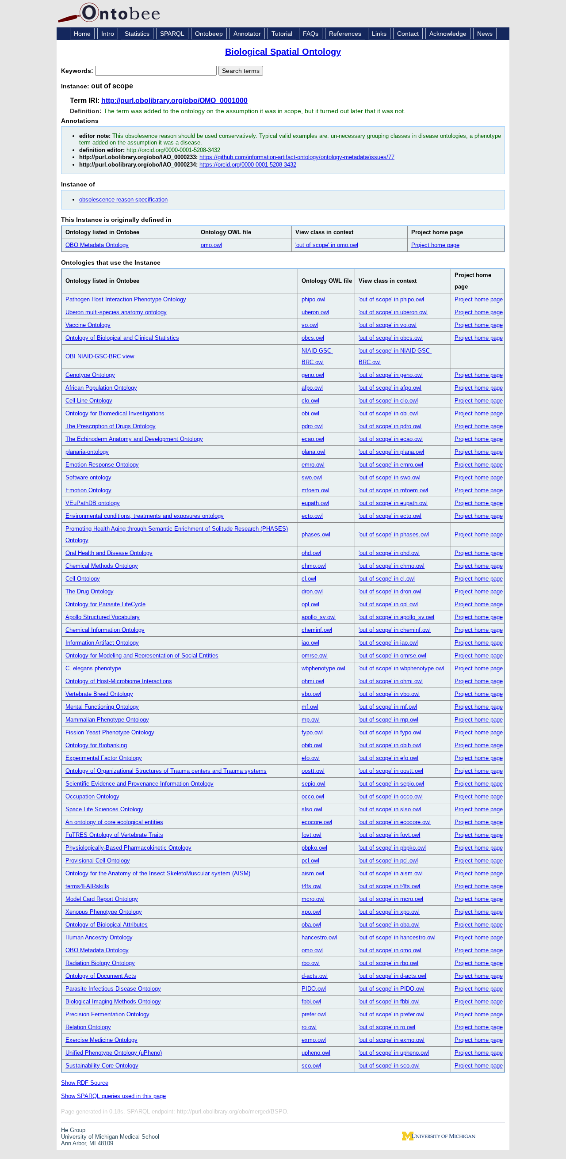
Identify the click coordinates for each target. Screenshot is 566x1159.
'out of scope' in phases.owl (394, 534)
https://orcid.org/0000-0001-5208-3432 (247, 164)
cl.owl (309, 578)
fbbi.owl (311, 1001)
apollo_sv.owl (319, 617)
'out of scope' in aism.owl (391, 873)
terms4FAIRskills (87, 886)
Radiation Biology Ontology (100, 963)
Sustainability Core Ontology (101, 1065)
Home (82, 33)
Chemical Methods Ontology (101, 565)
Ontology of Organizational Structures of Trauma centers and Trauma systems (166, 771)
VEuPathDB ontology (92, 503)
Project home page (435, 245)
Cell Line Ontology (88, 400)
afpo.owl (312, 387)
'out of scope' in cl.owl (387, 578)
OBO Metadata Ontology (97, 245)
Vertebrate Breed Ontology (99, 694)
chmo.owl (314, 565)
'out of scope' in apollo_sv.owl (396, 617)
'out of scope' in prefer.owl (391, 1014)
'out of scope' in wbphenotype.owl (401, 668)
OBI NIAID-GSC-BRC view (99, 356)
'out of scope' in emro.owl (391, 464)
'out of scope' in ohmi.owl (391, 681)
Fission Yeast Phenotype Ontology (109, 732)
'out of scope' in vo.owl (388, 325)
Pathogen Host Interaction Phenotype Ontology (125, 299)
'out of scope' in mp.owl (388, 719)
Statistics (137, 33)
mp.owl (311, 719)
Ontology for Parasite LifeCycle (105, 604)
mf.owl (310, 706)
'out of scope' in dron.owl (390, 591)
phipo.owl (313, 299)
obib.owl (312, 745)
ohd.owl (311, 553)
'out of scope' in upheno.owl (394, 1052)
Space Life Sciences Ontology (104, 809)
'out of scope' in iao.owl (388, 642)
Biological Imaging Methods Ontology (113, 1001)
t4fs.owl (311, 886)
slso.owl (312, 809)
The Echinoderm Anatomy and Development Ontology (134, 439)
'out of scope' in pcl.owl (388, 860)
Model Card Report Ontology (101, 899)
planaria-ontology (87, 451)
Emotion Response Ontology (102, 464)
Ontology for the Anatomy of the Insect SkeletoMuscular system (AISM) (157, 873)
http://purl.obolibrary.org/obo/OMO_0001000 (174, 100)
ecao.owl (313, 439)
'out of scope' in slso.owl (390, 809)
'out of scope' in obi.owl (388, 413)
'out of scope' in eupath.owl (393, 503)
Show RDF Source (84, 1082)
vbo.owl (311, 694)
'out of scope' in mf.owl (388, 706)
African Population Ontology (101, 387)
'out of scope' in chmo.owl (391, 565)
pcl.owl (310, 860)
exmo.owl (314, 1040)
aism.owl (313, 873)
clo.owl (310, 400)
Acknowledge (448, 33)
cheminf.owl (317, 630)
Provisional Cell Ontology (97, 860)
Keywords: (78, 70)
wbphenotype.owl (323, 668)
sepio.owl (313, 783)
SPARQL (172, 33)
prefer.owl (314, 1014)
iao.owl (310, 642)
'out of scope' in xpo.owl (389, 911)
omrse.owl (315, 655)
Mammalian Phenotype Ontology (107, 719)
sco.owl (311, 1065)
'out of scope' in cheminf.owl (395, 630)
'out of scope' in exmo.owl (391, 1040)
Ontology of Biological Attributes (106, 924)
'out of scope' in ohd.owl (389, 553)
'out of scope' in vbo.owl (389, 694)
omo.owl (211, 245)
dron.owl (312, 591)
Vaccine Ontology (88, 325)
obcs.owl (313, 337)
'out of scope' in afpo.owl (390, 387)
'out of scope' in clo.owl (388, 400)
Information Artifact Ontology (102, 642)
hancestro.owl (319, 937)
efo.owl (311, 758)
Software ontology (88, 477)
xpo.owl (311, 911)
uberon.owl (315, 312)
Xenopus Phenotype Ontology (103, 911)
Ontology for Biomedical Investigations (114, 413)
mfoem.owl (315, 490)
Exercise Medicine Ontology (101, 1040)
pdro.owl (312, 426)
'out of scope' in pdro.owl (390, 426)
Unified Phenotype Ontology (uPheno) (113, 1052)
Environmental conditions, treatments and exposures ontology (144, 516)
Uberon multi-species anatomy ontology (116, 312)
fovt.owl (311, 835)
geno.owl (313, 375)
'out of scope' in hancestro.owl (397, 937)
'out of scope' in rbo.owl (388, 963)
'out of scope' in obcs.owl (391, 337)
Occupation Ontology (92, 796)
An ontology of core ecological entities (114, 822)
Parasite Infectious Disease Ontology (113, 988)
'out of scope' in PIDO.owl (391, 988)
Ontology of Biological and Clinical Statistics (122, 337)
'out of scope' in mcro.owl (391, 899)
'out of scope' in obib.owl (390, 745)
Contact (408, 33)
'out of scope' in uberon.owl (393, 312)
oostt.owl (313, 771)
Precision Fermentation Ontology (107, 1014)
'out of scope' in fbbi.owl (389, 1001)
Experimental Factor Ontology (103, 758)
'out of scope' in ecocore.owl (395, 822)
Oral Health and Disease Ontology (109, 553)
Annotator (247, 33)
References (345, 33)
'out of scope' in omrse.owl (392, 655)
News (485, 33)
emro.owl (313, 464)
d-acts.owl (315, 976)
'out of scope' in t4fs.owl (389, 886)
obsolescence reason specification (123, 199)
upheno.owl (316, 1052)
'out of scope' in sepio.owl (391, 783)
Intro (107, 33)
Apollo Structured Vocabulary (102, 617)
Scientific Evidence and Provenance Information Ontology (139, 783)
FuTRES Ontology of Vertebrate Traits (114, 835)
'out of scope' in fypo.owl (390, 732)
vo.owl (310, 325)
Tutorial (282, 33)
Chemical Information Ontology (105, 630)
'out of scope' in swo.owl (390, 477)
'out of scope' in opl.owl (388, 604)
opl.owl (310, 604)
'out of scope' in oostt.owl (391, 771)
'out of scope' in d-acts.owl (392, 976)
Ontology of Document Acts (100, 976)
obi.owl (310, 413)
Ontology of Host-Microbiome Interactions (118, 681)
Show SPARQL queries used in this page (113, 1096)
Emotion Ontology (88, 490)
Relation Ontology (88, 1027)
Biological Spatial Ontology (283, 52)
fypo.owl (312, 732)
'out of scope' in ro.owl (387, 1027)
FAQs (310, 33)
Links (379, 33)
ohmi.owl (313, 681)
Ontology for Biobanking (96, 745)
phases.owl (316, 534)
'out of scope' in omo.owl (326, 245)
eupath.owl (315, 503)
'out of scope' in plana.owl (391, 451)
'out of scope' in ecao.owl (391, 439)
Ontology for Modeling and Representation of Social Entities (141, 655)
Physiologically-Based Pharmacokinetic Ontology (128, 847)
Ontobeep (209, 33)
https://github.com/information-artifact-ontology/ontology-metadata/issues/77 (296, 157)
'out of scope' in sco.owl (389, 1065)
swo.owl (312, 477)
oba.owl (311, 924)
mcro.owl (313, 899)
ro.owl (309, 1027)
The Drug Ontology (89, 591)
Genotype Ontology (90, 375)
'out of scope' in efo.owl (388, 758)
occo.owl (313, 796)
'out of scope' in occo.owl (391, 796)
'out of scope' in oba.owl (389, 924)
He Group (73, 1130)
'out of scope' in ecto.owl (390, 516)
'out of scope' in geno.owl (391, 375)
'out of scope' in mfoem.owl (393, 490)
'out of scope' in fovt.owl (389, 835)
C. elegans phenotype (93, 668)
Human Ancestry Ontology (99, 937)
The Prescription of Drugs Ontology (110, 426)
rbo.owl (311, 963)
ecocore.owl (317, 822)
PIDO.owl (314, 988)
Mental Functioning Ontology (102, 706)
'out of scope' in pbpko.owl (392, 847)
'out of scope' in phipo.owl (391, 299)
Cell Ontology (82, 578)
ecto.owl (312, 516)
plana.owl (313, 451)
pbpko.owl (314, 847)
